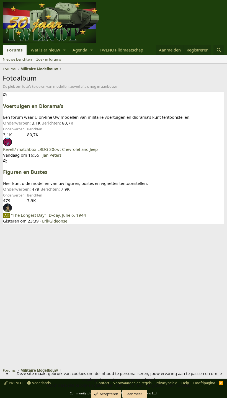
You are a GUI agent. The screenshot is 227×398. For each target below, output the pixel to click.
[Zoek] (218, 50)
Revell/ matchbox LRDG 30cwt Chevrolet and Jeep (50, 149)
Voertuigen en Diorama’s (33, 106)
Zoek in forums (48, 59)
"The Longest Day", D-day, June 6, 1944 (45, 215)
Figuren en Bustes (25, 172)
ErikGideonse (54, 221)
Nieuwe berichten (17, 59)
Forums (14, 50)
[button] (64, 50)
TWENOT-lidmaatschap (121, 50)
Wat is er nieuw (45, 50)
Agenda (80, 50)
